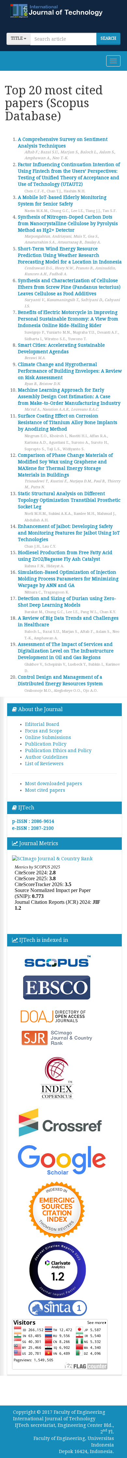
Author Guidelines (46, 757)
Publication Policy (45, 744)
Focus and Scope (43, 730)
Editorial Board (42, 724)
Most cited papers (45, 790)
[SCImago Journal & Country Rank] (52, 858)
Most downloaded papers (53, 783)
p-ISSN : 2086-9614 (33, 821)
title (17, 38)
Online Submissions (48, 737)
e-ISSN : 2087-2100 (33, 828)
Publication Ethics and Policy (58, 750)
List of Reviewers (44, 763)
